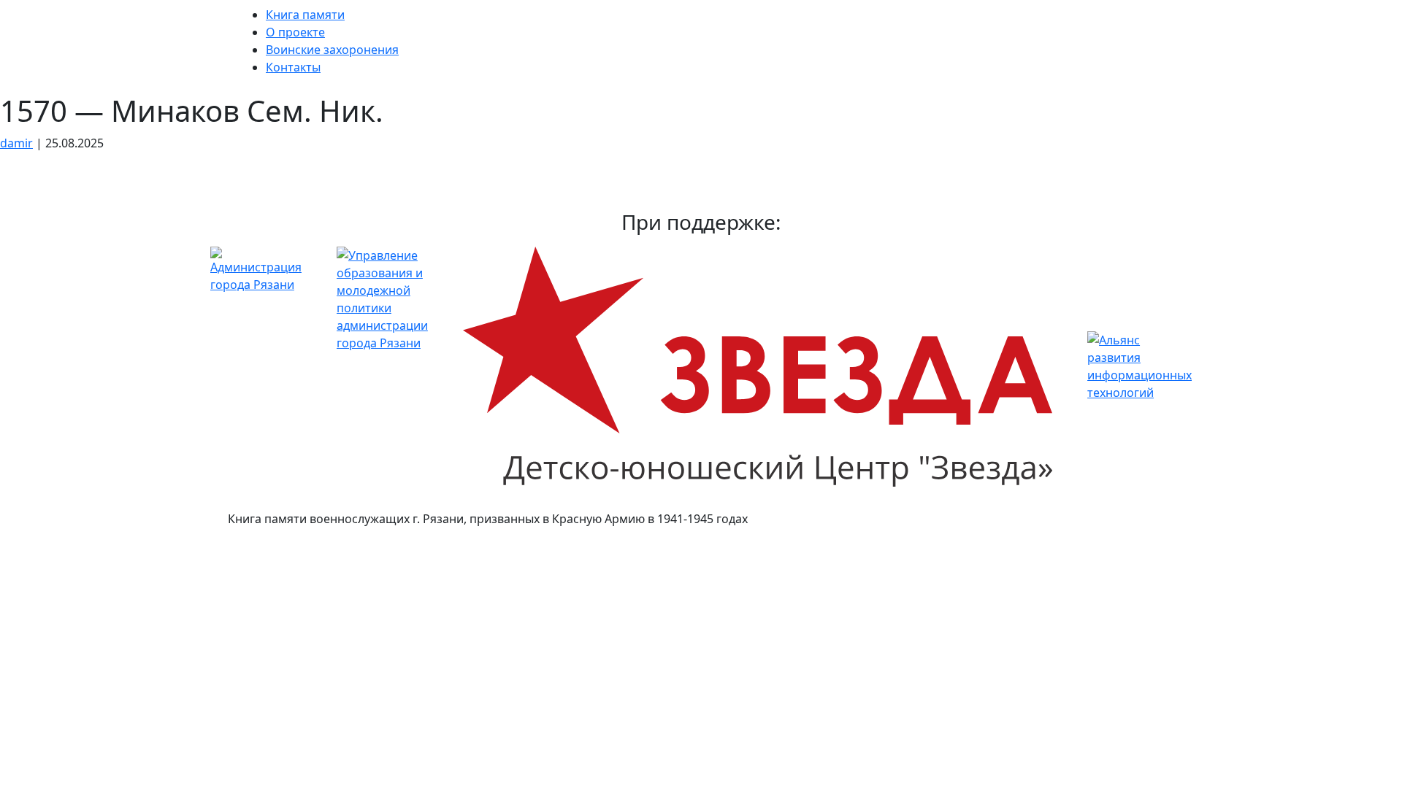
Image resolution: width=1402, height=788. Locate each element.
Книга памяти (305, 15)
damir (16, 143)
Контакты (293, 67)
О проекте (295, 32)
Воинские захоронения (332, 50)
